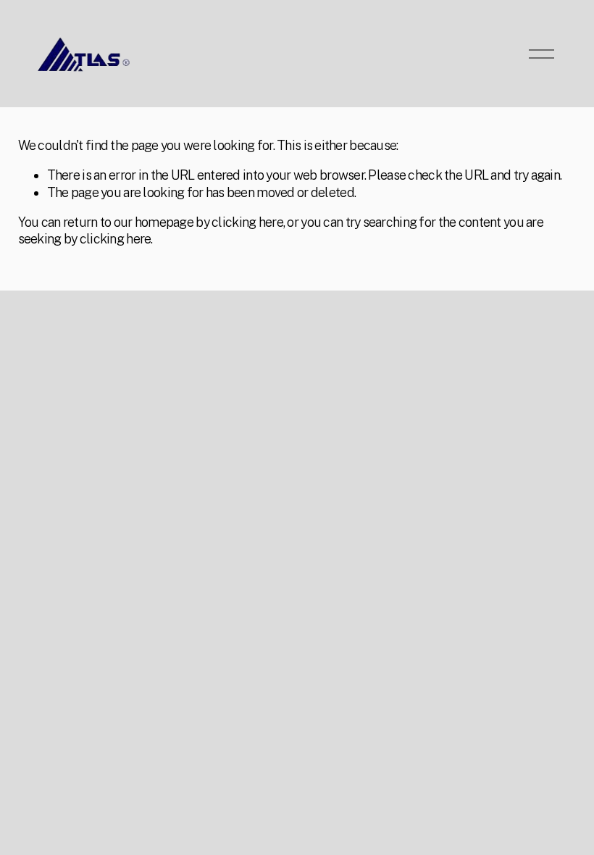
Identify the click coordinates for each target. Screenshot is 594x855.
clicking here (247, 222)
